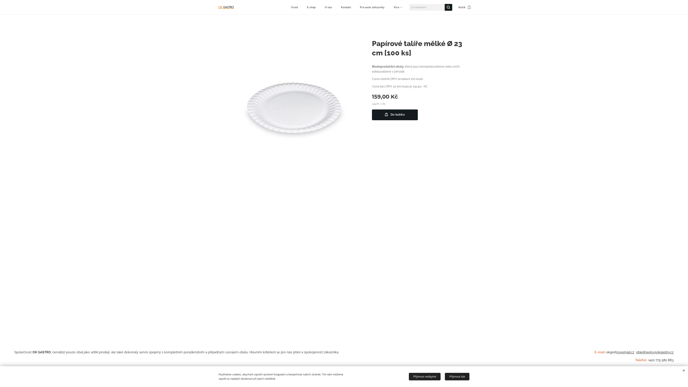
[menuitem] (296, 7)
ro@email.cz (625, 352)
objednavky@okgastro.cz (655, 352)
